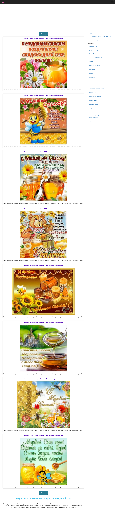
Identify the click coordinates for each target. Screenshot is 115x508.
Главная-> (90, 33)
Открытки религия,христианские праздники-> (100, 37)
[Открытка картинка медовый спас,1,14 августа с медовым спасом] (43, 64)
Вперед (43, 33)
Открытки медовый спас (94, 41)
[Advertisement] (57, 18)
